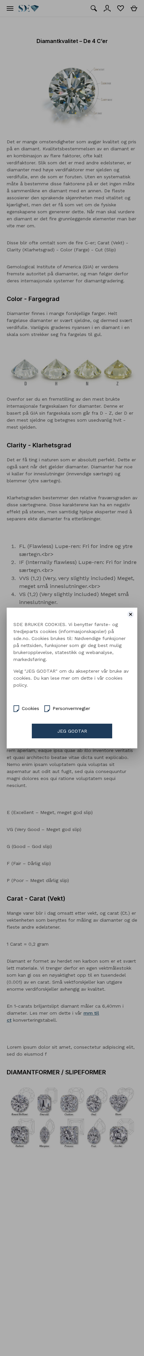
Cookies (30, 708)
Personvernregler (71, 708)
